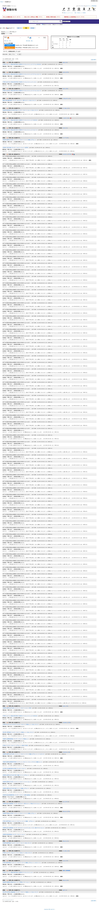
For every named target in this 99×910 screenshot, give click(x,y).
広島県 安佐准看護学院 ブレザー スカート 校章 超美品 (16, 795)
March (64, 841)
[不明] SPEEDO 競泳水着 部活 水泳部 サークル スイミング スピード (20, 129)
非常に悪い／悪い (29, 40)
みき (64, 88)
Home (2, 1)
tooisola (65, 154)
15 (69, 98)
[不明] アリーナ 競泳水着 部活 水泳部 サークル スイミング (18, 872)
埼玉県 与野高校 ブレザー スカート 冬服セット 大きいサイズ (18, 732)
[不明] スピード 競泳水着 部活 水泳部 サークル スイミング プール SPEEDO (22, 64)
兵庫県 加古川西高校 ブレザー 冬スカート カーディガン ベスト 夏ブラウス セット (23, 827)
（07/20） (74, 16)
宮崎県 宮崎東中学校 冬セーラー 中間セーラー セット (16, 882)
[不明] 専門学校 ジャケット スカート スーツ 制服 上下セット (19, 821)
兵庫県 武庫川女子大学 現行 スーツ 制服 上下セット (16, 788)
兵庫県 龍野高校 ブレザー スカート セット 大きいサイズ (17, 843)
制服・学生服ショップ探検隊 (80, 12)
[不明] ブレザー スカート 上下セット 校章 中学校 (15, 745)
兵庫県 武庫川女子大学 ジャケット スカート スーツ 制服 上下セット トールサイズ (23, 754)
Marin (64, 880)
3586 (69, 722)
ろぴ (64, 128)
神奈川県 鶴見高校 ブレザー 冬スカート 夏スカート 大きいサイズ (19, 100)
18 (68, 850)
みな (64, 62)
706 (69, 811)
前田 (64, 870)
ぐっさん (65, 850)
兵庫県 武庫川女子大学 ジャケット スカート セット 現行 (17, 708)
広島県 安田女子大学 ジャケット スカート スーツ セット (17, 781)
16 (66, 62)
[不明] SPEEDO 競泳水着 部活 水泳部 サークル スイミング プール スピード (22, 74)
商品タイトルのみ (47, 24)
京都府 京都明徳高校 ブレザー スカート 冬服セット (16, 738)
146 (69, 752)
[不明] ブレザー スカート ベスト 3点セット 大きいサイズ (17, 852)
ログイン (89, 5)
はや (64, 890)
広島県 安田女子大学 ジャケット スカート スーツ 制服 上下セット (19, 139)
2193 (67, 72)
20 (67, 880)
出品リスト (19, 28)
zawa (64, 860)
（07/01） (33, 16)
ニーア (64, 137)
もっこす (65, 801)
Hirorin (65, 811)
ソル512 (65, 118)
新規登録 (94, 5)
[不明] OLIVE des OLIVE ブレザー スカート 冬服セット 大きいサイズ (21, 724)
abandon (65, 722)
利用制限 (68, 870)
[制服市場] (9, 9)
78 (67, 706)
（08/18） (12, 16)
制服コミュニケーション (68, 12)
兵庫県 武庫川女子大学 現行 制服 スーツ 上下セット (16, 775)
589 (67, 88)
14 (67, 860)
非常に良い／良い (7, 40)
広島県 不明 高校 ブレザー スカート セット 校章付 (15, 147)
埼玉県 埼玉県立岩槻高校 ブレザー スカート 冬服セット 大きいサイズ (20, 892)
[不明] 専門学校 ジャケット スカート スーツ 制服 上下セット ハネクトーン (22, 862)
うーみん (65, 108)
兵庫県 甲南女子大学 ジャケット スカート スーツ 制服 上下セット (19, 813)
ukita (64, 706)
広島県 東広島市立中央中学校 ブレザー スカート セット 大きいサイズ (20, 110)
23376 (69, 154)
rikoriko (65, 752)
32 (68, 108)
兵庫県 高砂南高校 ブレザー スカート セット (14, 834)
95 (67, 137)
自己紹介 (32, 28)
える (64, 72)
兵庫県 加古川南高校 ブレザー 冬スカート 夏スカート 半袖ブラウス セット (22, 803)
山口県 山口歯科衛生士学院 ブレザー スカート (14, 768)
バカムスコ (65, 98)
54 (68, 118)
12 (67, 841)
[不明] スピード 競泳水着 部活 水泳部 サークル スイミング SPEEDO (20, 120)
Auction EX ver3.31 (49, 909)
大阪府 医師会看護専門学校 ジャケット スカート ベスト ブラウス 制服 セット (22, 761)
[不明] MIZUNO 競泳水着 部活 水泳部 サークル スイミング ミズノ (20, 82)
